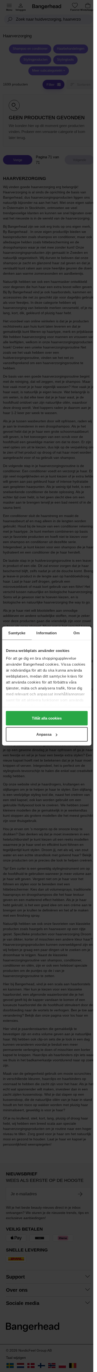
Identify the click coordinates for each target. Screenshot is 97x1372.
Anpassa (43, 734)
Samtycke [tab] (16, 633)
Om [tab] (76, 633)
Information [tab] (46, 633)
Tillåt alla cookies (47, 718)
